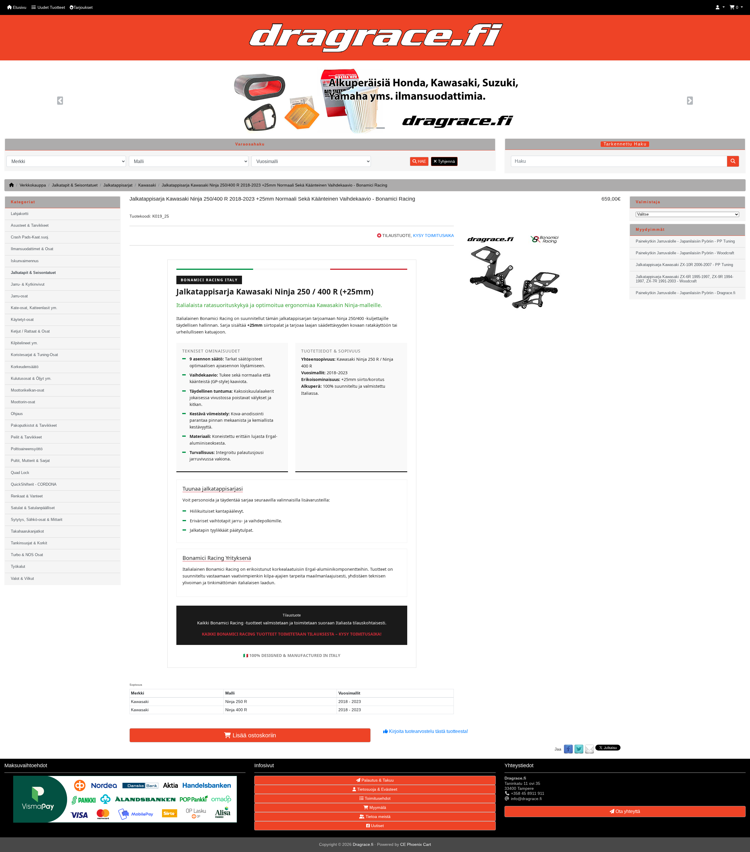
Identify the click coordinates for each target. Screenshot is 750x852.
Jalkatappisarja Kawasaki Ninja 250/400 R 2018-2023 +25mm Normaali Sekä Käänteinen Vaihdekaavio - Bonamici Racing (274, 185)
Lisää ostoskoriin (253, 735)
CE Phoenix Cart (415, 844)
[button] (720, 7)
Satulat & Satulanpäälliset (33, 508)
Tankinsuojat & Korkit (29, 543)
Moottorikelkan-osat (27, 390)
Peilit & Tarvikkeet (26, 437)
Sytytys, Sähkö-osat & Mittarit (36, 520)
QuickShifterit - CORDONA (34, 484)
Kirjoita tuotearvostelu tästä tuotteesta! (428, 731)
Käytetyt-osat (22, 320)
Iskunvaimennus (25, 261)
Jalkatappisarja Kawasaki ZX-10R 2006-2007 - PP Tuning (684, 265)
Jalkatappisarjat (117, 185)
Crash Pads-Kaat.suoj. (30, 237)
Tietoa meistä (377, 816)
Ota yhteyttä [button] (627, 811)
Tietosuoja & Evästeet (376, 789)
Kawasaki (147, 185)
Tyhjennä (446, 161)
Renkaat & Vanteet (27, 496)
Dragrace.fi (363, 844)
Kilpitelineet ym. (24, 343)
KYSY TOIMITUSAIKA (433, 235)
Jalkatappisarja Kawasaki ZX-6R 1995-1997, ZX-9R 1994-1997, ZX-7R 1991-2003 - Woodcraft (684, 279)
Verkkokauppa (33, 185)
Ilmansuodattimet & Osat (32, 249)
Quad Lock (20, 473)
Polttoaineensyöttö (26, 449)
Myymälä (377, 807)
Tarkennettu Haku (625, 144)
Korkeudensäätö (24, 367)
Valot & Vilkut (22, 579)
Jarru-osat (19, 296)
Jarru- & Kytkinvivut (28, 284)
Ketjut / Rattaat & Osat (30, 331)
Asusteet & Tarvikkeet (30, 225)
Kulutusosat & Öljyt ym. (31, 379)
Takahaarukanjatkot (27, 531)
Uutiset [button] (377, 825)
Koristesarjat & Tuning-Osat (34, 355)
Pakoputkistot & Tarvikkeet (34, 426)
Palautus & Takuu (377, 780)
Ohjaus (17, 414)
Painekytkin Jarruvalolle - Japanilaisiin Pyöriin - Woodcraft (685, 253)
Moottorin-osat (23, 402)
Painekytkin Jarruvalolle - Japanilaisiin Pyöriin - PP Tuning (685, 241)
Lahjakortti (19, 214)
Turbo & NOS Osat (27, 555)
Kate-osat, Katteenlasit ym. (34, 308)
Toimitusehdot (377, 798)
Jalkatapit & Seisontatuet (75, 185)
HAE (421, 161)
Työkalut (18, 567)
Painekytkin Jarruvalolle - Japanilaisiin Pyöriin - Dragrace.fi (685, 293)
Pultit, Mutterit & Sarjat (30, 461)
